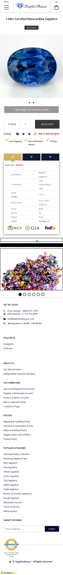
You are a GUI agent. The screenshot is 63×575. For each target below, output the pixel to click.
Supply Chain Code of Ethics (17, 434)
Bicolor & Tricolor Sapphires (18, 493)
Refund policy (10, 511)
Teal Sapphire (10, 480)
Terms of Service (12, 506)
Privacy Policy (10, 439)
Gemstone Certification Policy (18, 425)
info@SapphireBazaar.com (21, 318)
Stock (12, 124)
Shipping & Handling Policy (17, 421)
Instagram (8, 344)
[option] (31, 66)
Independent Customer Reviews (19, 373)
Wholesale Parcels (13, 502)
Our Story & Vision (13, 369)
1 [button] (29, 102)
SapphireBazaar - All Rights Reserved (34, 561)
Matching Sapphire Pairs (15, 458)
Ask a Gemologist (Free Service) (19, 388)
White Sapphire (11, 484)
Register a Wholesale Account (18, 393)
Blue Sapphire (10, 462)
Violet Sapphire (11, 489)
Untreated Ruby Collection (17, 454)
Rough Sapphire (11, 498)
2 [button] (33, 102)
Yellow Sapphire (11, 471)
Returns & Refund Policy (15, 430)
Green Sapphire (11, 476)
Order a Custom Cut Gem (16, 397)
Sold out (47, 124)
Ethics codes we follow (15, 402)
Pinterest (8, 348)
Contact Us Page (12, 406)
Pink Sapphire (10, 467)
